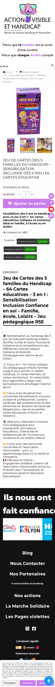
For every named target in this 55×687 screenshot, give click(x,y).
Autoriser (42, 241)
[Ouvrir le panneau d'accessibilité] (49, 681)
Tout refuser (28, 683)
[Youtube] (51, 209)
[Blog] (51, 216)
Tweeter (9, 240)
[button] (48, 145)
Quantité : (9, 194)
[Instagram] (51, 196)
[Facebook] (51, 203)
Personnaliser (10, 683)
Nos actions (27, 595)
